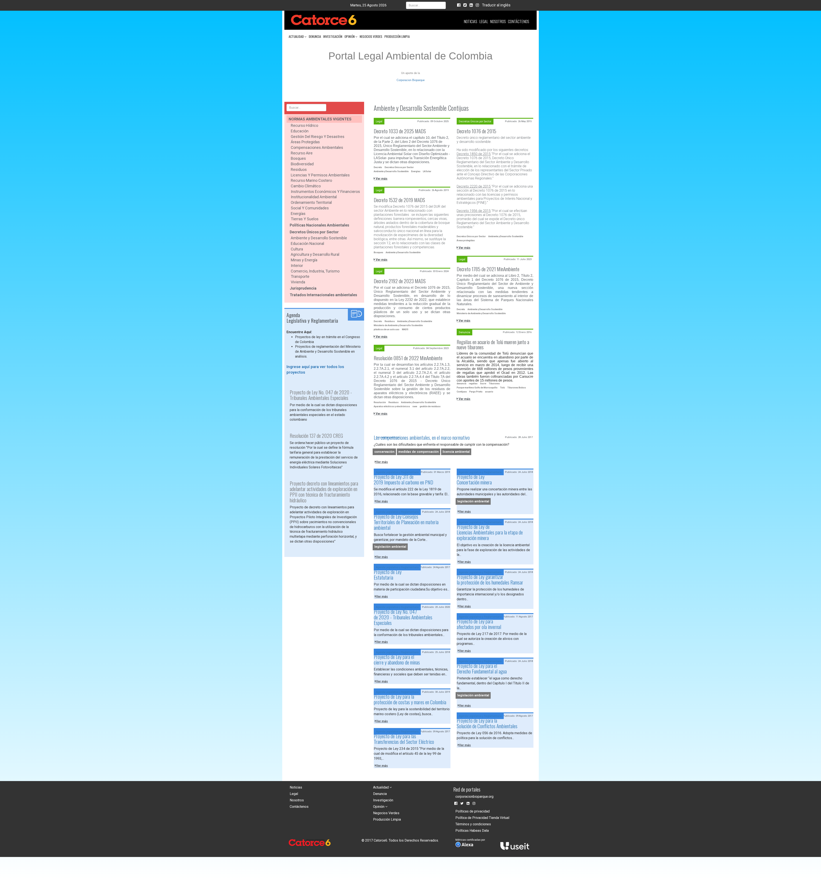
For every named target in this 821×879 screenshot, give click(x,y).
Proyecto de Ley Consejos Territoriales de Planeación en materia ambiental (406, 521)
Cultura (297, 249)
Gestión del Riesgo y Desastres (317, 136)
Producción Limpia (397, 36)
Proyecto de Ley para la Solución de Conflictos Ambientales (487, 723)
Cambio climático (306, 186)
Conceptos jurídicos (388, 437)
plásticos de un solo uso (386, 329)
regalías (473, 383)
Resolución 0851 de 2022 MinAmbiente (408, 357)
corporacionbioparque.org (474, 797)
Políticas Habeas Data (472, 831)
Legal (483, 21)
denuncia (461, 383)
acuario (489, 392)
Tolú (502, 387)
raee (414, 406)
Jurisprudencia (303, 288)
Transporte (300, 276)
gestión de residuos (430, 406)
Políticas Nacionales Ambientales (319, 225)
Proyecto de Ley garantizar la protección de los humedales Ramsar (490, 579)
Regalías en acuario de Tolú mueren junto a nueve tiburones (493, 344)
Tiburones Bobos (516, 387)
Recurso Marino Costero (311, 180)
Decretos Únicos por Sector (314, 232)
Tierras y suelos (305, 219)
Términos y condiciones (473, 824)
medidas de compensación (418, 452)
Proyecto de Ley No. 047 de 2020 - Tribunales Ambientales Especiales (403, 617)
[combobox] (426, 5)
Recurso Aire (302, 153)
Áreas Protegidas (305, 142)
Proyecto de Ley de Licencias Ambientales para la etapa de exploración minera (490, 532)
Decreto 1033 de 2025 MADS (400, 130)
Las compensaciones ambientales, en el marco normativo (422, 437)
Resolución (380, 402)
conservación (384, 452)
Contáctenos (518, 21)
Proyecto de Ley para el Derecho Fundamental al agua (482, 668)
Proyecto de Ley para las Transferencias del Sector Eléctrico (404, 738)
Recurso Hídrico (304, 125)
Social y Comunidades (310, 208)
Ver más (381, 178)
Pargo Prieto (476, 392)
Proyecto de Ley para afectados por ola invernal (479, 623)
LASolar (427, 171)
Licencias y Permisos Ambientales (320, 175)
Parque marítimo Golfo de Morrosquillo (477, 387)
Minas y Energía (304, 260)
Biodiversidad (302, 164)
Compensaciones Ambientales (317, 147)
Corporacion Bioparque (411, 80)
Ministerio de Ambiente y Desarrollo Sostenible (481, 313)
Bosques (298, 158)
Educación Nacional (307, 243)
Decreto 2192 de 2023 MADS (400, 280)
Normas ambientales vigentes (320, 119)
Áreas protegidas (466, 240)
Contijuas (462, 392)
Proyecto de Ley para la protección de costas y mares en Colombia (410, 699)
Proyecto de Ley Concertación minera (474, 479)
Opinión (349, 36)
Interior (297, 265)
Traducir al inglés (496, 5)
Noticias (470, 21)
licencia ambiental (456, 452)
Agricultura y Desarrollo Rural (315, 254)
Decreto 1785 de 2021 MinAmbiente (488, 268)
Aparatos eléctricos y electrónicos (392, 406)
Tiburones (494, 383)
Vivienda (298, 282)
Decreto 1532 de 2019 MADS (399, 199)
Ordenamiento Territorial (311, 202)
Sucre (483, 383)
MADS (405, 329)
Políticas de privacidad (472, 811)
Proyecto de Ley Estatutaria (388, 574)
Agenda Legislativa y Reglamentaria (397, 472)
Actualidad (296, 36)
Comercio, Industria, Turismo (315, 271)
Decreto (378, 167)
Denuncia (315, 36)
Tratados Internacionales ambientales (323, 295)
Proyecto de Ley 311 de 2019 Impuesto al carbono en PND (403, 479)
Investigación (332, 36)
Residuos (299, 169)
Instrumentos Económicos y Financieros (325, 191)
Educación (300, 131)
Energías (298, 213)
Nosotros (498, 21)
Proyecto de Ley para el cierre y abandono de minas (397, 659)
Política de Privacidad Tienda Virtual (482, 818)
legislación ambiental (473, 501)
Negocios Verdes (371, 36)
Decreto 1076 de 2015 (476, 130)
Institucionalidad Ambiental (314, 197)
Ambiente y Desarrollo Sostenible (319, 238)
